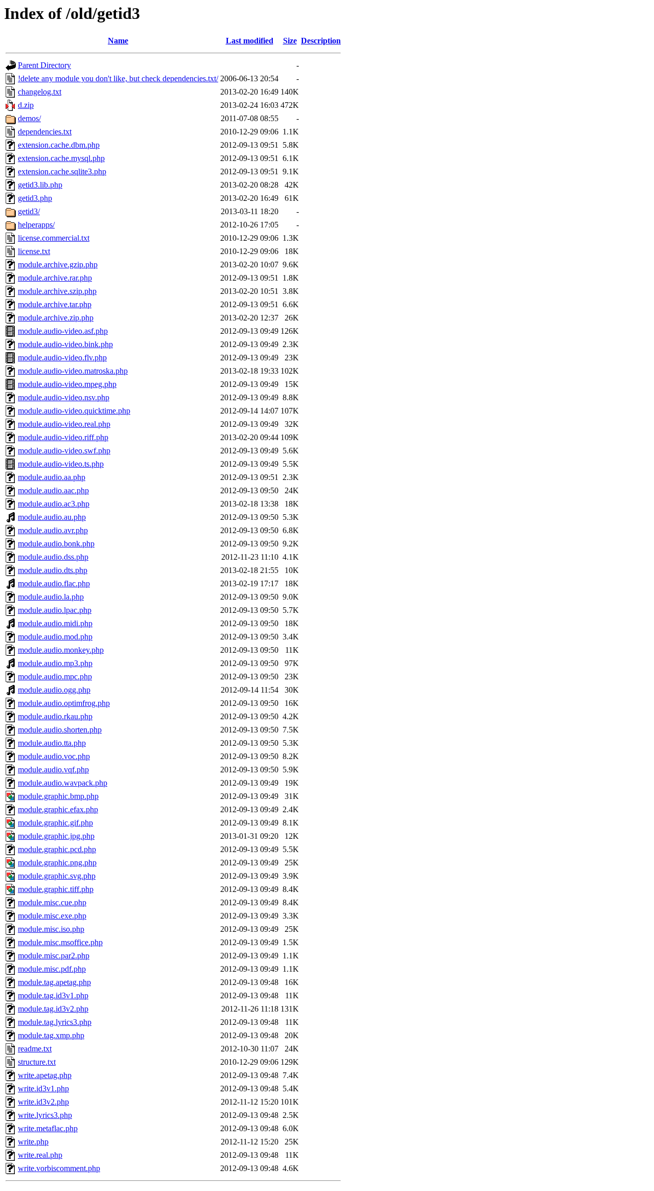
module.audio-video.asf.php (63, 331)
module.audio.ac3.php (53, 503)
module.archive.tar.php (54, 304)
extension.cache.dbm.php (59, 145)
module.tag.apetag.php (54, 982)
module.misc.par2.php (53, 955)
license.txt (34, 251)
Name (118, 40)
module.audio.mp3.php (55, 663)
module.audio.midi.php (55, 623)
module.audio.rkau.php (55, 716)
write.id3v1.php (43, 1088)
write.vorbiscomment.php (59, 1168)
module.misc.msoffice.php (60, 942)
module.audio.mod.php (55, 636)
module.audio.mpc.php (55, 676)
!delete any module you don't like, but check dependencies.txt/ (118, 78)
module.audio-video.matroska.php (73, 371)
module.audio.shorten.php (60, 729)
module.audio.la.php (51, 596)
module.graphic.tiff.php (56, 889)
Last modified (249, 40)
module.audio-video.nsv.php (63, 397)
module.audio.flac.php (54, 583)
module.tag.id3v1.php (53, 995)
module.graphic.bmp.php (58, 796)
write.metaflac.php (48, 1128)
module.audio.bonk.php (56, 543)
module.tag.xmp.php (51, 1035)
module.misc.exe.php (52, 915)
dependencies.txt (45, 131)
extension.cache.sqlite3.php (62, 171)
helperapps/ (36, 224)
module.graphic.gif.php (55, 822)
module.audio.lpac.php (54, 610)
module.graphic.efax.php (58, 809)
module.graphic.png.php (57, 862)
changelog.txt (39, 91)
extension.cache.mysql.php (61, 158)
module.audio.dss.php (53, 557)
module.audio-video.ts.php (61, 464)
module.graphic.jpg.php (56, 836)
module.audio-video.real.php (64, 424)
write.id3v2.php (43, 1101)
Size (290, 40)
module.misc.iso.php (51, 929)
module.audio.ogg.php (54, 689)
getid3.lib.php (40, 184)
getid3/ (29, 211)
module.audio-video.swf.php (64, 450)
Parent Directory (44, 65)
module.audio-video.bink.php (65, 344)
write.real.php (40, 1155)
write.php (33, 1141)
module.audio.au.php (52, 517)
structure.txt (37, 1062)
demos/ (29, 118)
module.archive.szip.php (57, 291)
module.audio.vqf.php (53, 769)
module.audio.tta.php (52, 743)
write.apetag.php (45, 1075)
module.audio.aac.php (53, 490)
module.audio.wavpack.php (62, 782)
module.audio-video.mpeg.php (67, 384)
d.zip (26, 105)
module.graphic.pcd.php (57, 849)
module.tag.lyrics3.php (54, 1022)
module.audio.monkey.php (61, 650)
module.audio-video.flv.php (62, 357)
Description (321, 40)
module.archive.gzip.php (58, 264)
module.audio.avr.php (53, 530)
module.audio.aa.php (51, 477)
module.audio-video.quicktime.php (74, 410)
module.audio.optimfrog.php (64, 703)
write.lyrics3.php (45, 1115)
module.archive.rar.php (55, 277)
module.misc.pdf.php (52, 969)
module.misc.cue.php (52, 902)
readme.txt (35, 1048)
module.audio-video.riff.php (63, 437)
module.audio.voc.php (54, 756)
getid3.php (35, 198)
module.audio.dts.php (52, 570)
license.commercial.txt (53, 238)
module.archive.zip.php (56, 317)
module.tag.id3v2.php (53, 1008)
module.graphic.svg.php (57, 876)
